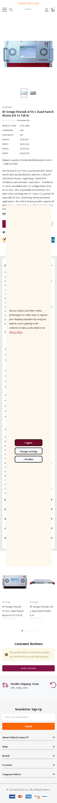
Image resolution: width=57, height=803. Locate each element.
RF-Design (7, 107)
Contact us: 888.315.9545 (28, 3)
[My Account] (47, 10)
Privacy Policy (15, 332)
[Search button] (11, 10)
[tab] (22, 630)
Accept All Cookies (28, 442)
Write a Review (28, 668)
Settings (28, 451)
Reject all (28, 459)
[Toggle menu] (4, 9)
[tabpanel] (15, 596)
